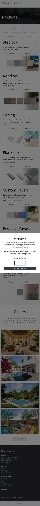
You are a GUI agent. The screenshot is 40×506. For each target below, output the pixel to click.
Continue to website (20, 268)
